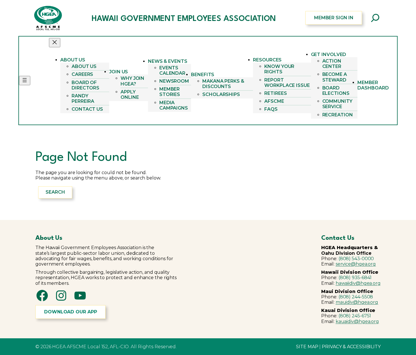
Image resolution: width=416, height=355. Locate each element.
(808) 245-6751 (354, 315)
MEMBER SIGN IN (333, 17)
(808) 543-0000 (356, 258)
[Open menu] (24, 80)
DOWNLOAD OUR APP (70, 312)
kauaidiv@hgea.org (357, 321)
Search (55, 192)
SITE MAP (307, 346)
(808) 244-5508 (355, 297)
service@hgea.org (356, 264)
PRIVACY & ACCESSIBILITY (351, 346)
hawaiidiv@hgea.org (358, 283)
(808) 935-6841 (355, 277)
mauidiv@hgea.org (357, 302)
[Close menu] (54, 42)
